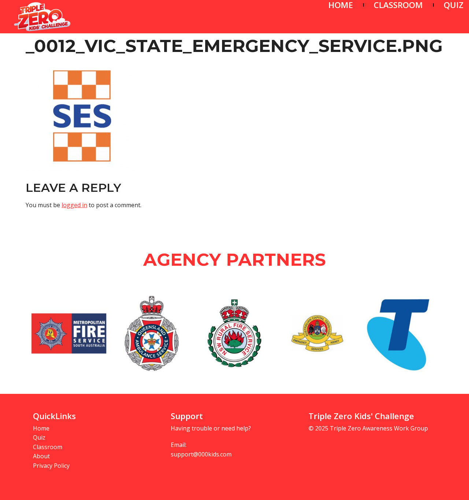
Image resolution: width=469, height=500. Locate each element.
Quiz (39, 437)
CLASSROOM (398, 5)
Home (41, 428)
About (41, 456)
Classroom (47, 447)
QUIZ (454, 5)
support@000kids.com (201, 454)
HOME (340, 5)
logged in (74, 205)
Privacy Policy (51, 466)
